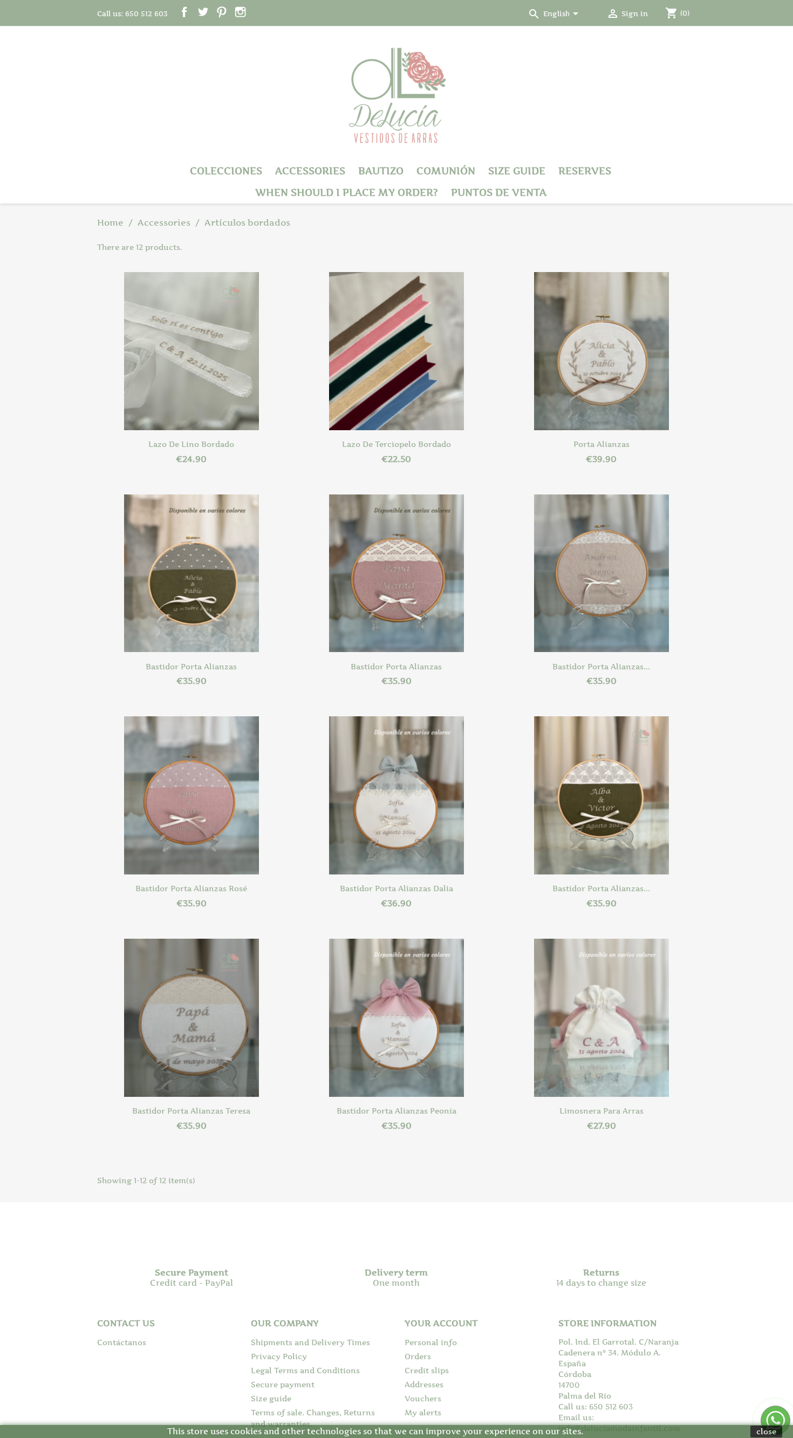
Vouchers (423, 1398)
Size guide (516, 171)
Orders (418, 1356)
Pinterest (221, 12)
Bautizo (381, 171)
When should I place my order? (346, 192)
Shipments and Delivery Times (310, 1342)
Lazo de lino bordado (191, 444)
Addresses (424, 1384)
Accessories (310, 171)
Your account (441, 1323)
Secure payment (283, 1384)
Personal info (431, 1342)
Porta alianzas (601, 444)
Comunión (445, 171)
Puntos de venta (498, 192)
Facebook (184, 12)
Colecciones (226, 171)
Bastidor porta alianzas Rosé (191, 888)
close (766, 1431)
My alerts (423, 1412)
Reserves (584, 171)
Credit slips (427, 1370)
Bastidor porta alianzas (191, 666)
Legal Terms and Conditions (305, 1370)
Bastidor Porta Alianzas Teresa (191, 1110)
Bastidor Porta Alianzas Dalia (396, 888)
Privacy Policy (279, 1356)
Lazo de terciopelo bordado (396, 444)
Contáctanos (121, 1342)
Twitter (203, 12)
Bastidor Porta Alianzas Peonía (396, 1110)
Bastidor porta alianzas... (601, 666)
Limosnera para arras (601, 1110)
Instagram (240, 12)
